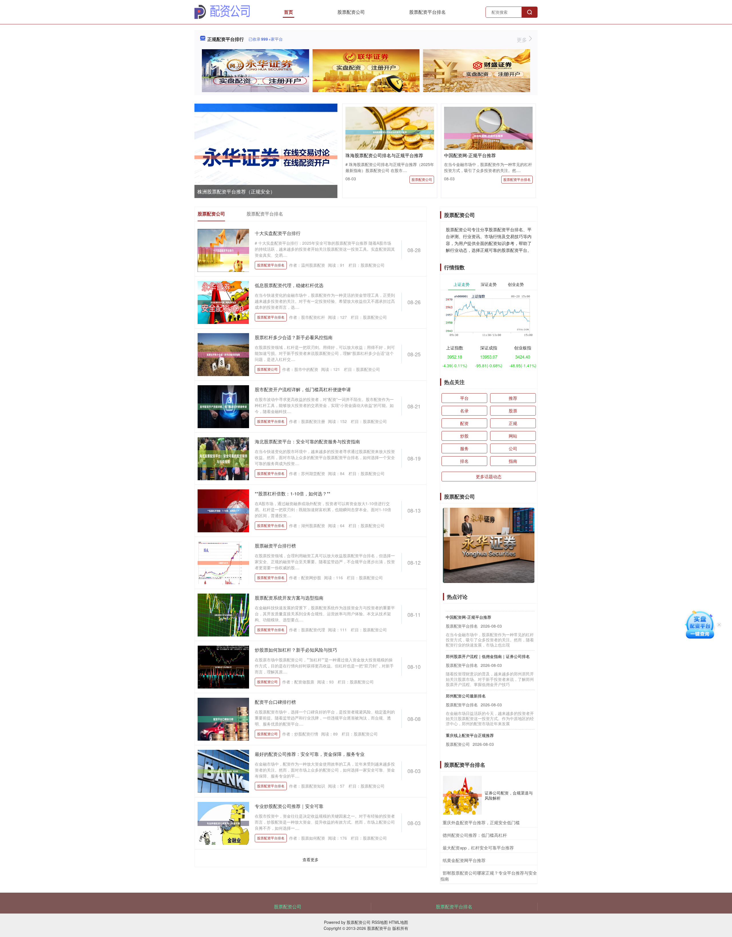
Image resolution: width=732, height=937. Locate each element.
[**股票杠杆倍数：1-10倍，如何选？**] (223, 510)
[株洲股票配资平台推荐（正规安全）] (265, 157)
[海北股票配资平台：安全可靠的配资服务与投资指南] (223, 458)
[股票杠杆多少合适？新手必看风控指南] (223, 354)
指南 (513, 461)
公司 (513, 448)
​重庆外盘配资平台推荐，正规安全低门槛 (481, 822)
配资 (464, 423)
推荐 (513, 398)
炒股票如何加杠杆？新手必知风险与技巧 (296, 650)
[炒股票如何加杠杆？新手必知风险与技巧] (223, 666)
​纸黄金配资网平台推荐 (464, 860)
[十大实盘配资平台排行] (223, 250)
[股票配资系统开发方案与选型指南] (223, 614)
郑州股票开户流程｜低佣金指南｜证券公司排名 (488, 643)
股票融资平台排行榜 (275, 545)
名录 (464, 411)
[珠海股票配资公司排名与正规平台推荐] (389, 131)
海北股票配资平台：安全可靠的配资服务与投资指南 (307, 441)
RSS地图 (380, 922)
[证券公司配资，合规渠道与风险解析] (462, 795)
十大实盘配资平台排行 (278, 233)
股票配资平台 (379, 928)
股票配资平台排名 (427, 12)
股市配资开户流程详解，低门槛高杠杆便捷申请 (303, 389)
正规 (513, 423)
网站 (513, 436)
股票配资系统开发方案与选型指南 (289, 597)
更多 (522, 39)
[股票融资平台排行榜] (223, 562)
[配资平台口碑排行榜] (223, 718)
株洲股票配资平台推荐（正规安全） (236, 191)
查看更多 (311, 859)
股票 (513, 411)
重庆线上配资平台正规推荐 (470, 722)
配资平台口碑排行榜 (275, 702)
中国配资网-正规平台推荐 (470, 155)
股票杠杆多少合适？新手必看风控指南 (294, 337)
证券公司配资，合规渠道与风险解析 (509, 795)
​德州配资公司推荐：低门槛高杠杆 (475, 835)
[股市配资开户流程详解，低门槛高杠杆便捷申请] (223, 406)
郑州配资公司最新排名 (466, 682)
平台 (464, 398)
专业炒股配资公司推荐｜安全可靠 (289, 806)
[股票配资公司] (222, 11)
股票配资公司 (351, 12)
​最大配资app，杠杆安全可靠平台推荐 (478, 848)
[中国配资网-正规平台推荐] (488, 135)
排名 (464, 461)
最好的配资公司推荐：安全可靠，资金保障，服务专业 (310, 754)
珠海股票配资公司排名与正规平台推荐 (384, 155)
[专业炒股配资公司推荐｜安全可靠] (223, 823)
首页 (288, 12)
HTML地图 (398, 922)
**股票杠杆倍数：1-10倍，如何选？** (292, 493)
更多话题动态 (489, 476)
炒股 (464, 436)
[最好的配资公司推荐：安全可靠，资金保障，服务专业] (223, 771)
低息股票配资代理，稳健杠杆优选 (289, 285)
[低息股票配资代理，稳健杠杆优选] (223, 302)
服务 (464, 448)
